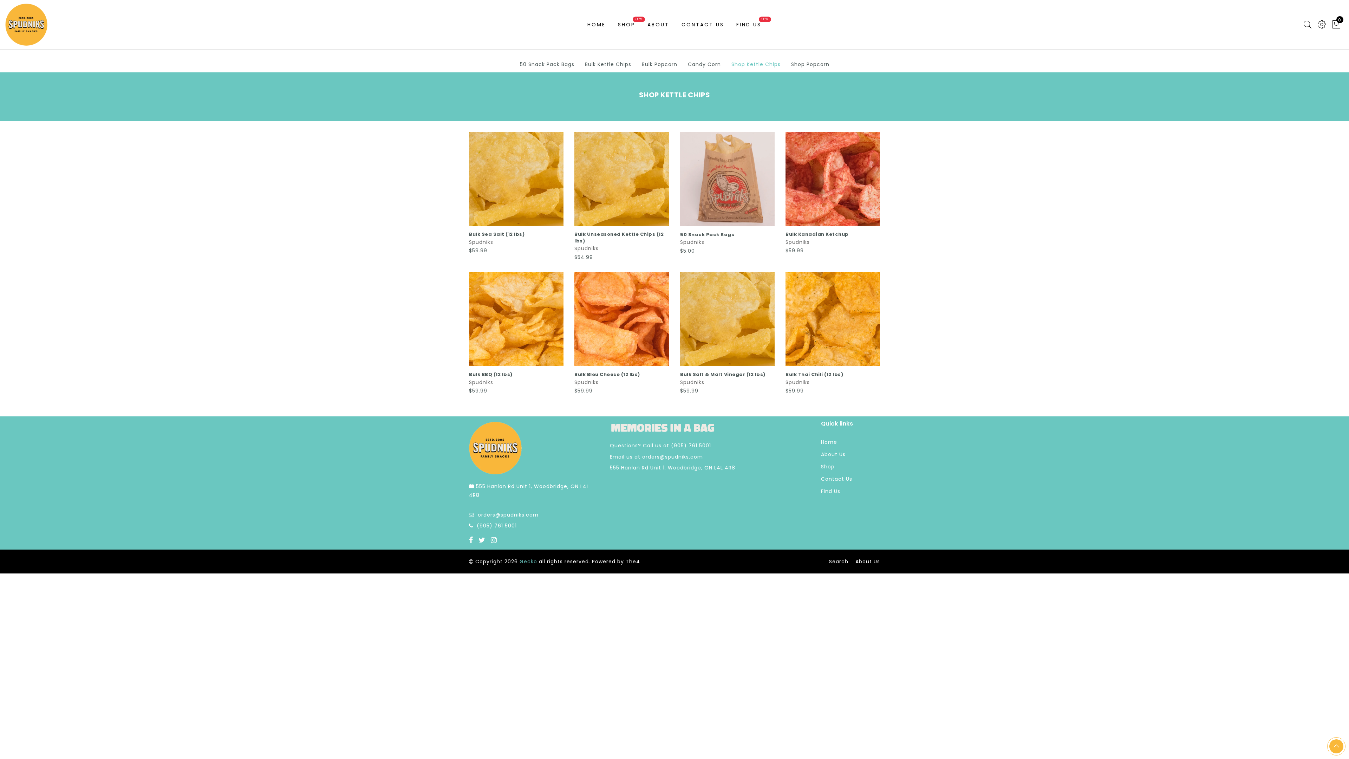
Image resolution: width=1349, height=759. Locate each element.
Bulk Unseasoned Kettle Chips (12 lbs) (619, 237)
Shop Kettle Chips (756, 64)
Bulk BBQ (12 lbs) (491, 374)
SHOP (626, 24)
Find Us (748, 24)
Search (838, 561)
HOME (596, 24)
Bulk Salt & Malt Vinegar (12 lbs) (722, 374)
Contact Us (836, 478)
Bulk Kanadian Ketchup (817, 234)
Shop (828, 466)
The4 (633, 561)
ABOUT (658, 24)
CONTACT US (703, 24)
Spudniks (481, 242)
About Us (833, 454)
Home (829, 442)
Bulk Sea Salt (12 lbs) (496, 234)
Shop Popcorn (810, 64)
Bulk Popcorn (659, 64)
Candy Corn (704, 64)
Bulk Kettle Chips (608, 64)
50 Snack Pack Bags (547, 64)
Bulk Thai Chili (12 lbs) (814, 374)
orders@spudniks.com (508, 514)
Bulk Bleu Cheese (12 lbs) (607, 374)
